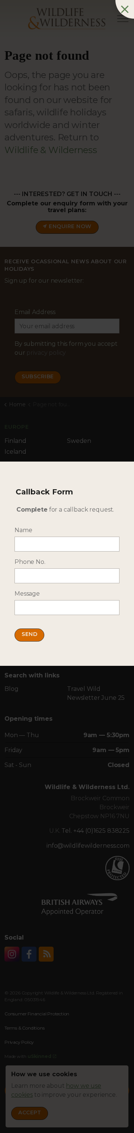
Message (27, 593)
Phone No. (30, 561)
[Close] (124, 9)
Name (23, 530)
